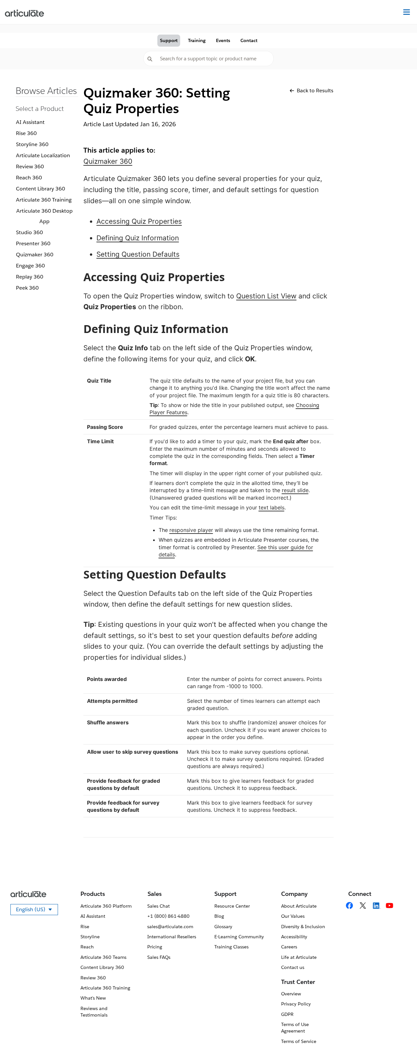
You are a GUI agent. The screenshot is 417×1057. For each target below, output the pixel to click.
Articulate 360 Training (44, 199)
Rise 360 (26, 133)
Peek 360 (27, 287)
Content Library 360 (40, 188)
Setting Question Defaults (138, 254)
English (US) (37, 910)
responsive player (191, 530)
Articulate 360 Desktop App (44, 216)
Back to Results (315, 90)
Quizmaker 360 (34, 254)
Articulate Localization (43, 155)
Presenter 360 (33, 243)
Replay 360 (29, 276)
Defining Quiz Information (137, 238)
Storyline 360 (32, 144)
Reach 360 (29, 177)
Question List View (266, 296)
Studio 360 (29, 232)
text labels (271, 507)
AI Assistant (30, 122)
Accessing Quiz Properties (139, 221)
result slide (295, 490)
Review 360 (30, 166)
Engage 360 (30, 265)
